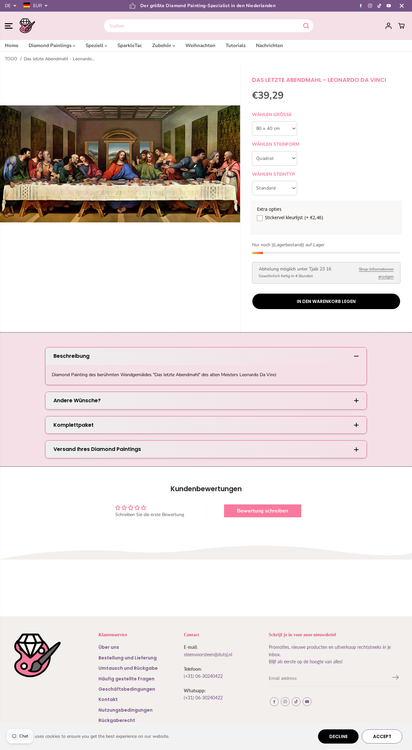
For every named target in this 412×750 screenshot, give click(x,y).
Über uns (108, 647)
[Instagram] (370, 6)
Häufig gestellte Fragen (126, 679)
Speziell (95, 45)
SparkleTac (129, 45)
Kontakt (108, 699)
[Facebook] (361, 6)
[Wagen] (401, 26)
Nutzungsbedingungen (125, 710)
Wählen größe (272, 115)
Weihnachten (200, 45)
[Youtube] (389, 6)
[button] (9, 26)
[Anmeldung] (388, 26)
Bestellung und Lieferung (127, 658)
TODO (11, 59)
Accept (382, 736)
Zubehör (162, 45)
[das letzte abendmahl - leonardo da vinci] (120, 163)
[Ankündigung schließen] (401, 5)
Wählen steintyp (273, 174)
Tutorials (236, 45)
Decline (338, 736)
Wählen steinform (275, 144)
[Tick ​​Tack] (379, 6)
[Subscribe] (395, 678)
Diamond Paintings (51, 45)
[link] (44, 655)
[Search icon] (306, 25)
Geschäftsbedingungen (126, 689)
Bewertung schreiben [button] (262, 510)
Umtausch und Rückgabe (128, 668)
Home (11, 45)
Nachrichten (269, 45)
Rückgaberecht (116, 720)
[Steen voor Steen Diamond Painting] (27, 26)
